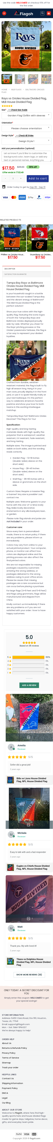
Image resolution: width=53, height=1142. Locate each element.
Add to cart (38, 178)
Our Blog (6, 1102)
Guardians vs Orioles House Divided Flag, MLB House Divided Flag (40, 254)
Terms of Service (10, 1057)
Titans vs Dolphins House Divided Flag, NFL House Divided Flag (34, 962)
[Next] (47, 46)
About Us (6, 1043)
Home (4, 89)
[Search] (42, 13)
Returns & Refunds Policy (14, 1048)
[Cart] (49, 13)
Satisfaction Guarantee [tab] (15, 274)
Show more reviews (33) (29, 974)
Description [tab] (9, 269)
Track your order (10, 1067)
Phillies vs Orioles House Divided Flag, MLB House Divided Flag (13, 254)
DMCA (5, 1093)
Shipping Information (12, 1083)
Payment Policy (10, 1088)
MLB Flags (16, 89)
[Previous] (6, 46)
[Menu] (4, 13)
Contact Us (8, 1078)
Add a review (29, 685)
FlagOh (18, 1112)
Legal (4, 1097)
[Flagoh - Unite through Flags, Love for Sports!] (23, 13)
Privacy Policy (8, 1052)
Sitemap (6, 1062)
